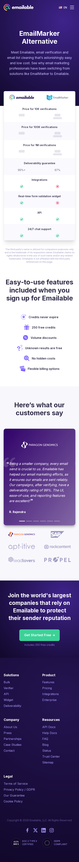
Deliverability (12, 706)
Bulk (7, 682)
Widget (8, 700)
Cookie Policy (13, 801)
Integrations (50, 694)
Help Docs (49, 733)
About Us (10, 727)
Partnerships (12, 739)
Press (8, 733)
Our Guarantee (14, 795)
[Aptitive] (36, 521)
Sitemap (47, 762)
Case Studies (12, 745)
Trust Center (51, 756)
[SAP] (29, 521)
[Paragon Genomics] (22, 521)
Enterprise (49, 700)
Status (46, 750)
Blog (45, 745)
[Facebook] (27, 830)
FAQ (45, 739)
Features (48, 682)
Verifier (9, 688)
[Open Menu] (72, 7)
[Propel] (57, 521)
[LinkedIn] (43, 830)
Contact (9, 750)
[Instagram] (51, 830)
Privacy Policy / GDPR (19, 789)
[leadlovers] (50, 521)
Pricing (47, 688)
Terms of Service (16, 783)
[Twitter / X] (35, 830)
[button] (63, 7)
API (6, 694)
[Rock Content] (43, 521)
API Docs (48, 727)
